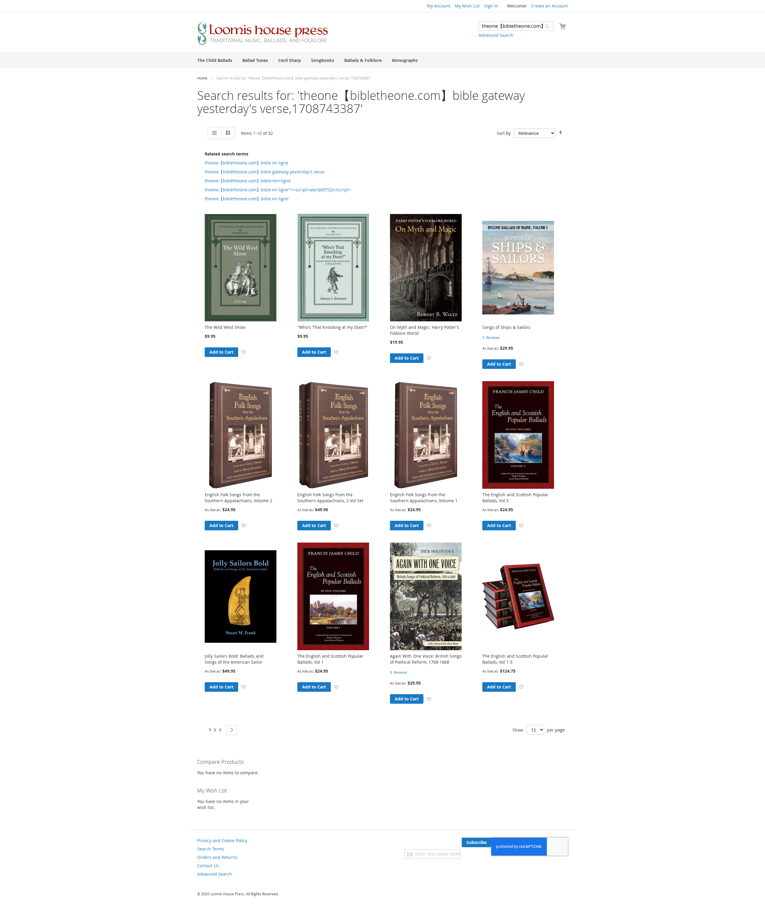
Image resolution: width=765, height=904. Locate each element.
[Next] (232, 730)
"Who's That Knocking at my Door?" (332, 327)
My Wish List (467, 6)
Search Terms (210, 849)
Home (202, 78)
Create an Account (549, 6)
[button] (243, 352)
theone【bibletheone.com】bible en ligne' (247, 198)
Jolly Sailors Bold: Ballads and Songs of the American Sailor (234, 659)
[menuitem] (215, 60)
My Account (438, 6)
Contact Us (208, 865)
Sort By (504, 133)
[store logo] (262, 33)
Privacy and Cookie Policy (222, 840)
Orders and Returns (217, 857)
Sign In (491, 6)
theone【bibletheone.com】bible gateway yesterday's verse (265, 172)
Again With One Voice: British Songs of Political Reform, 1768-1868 (426, 659)
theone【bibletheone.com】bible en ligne (246, 163)
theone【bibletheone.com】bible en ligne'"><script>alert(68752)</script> (278, 190)
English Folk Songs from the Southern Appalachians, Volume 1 (424, 497)
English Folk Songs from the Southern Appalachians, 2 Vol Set (330, 497)
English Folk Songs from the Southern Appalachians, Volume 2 (238, 497)
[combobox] (516, 26)
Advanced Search (496, 35)
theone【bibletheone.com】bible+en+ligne (248, 181)
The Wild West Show (225, 327)
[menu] (382, 60)
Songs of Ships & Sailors (506, 327)
